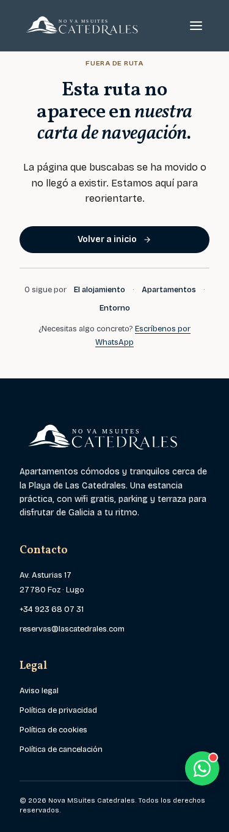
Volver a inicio (107, 239)
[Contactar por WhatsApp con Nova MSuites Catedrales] (202, 768)
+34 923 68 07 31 (52, 609)
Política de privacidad (58, 710)
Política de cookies (53, 730)
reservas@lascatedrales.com (72, 629)
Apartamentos (169, 290)
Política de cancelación (61, 749)
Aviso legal (39, 691)
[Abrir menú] (196, 25)
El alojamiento (99, 290)
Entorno (115, 308)
